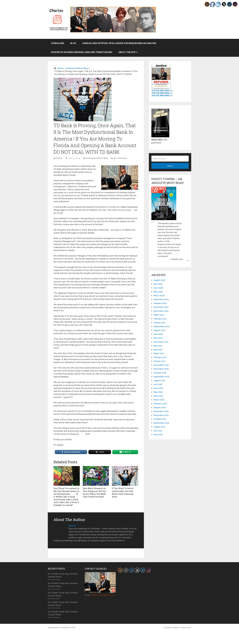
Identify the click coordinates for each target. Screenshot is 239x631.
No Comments (120, 158)
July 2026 (157, 284)
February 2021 (160, 319)
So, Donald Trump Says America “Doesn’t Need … (63, 575)
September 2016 (161, 376)
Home (60, 68)
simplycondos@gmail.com (103, 595)
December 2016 (161, 365)
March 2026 (158, 295)
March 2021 (158, 315)
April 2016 (158, 396)
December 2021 (161, 307)
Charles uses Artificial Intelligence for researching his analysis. (119, 43)
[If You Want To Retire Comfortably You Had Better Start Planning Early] (125, 476)
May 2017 (157, 346)
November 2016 (161, 369)
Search (170, 166)
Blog (73, 43)
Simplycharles (54, 628)
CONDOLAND (57, 43)
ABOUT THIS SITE (127, 52)
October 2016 (159, 373)
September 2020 (161, 326)
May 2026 (158, 292)
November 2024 (161, 299)
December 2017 (161, 342)
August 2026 (159, 280)
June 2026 (158, 288)
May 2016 (158, 392)
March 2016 (158, 400)
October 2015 (159, 419)
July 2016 (157, 384)
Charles (58, 158)
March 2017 (158, 353)
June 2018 (158, 334)
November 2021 (161, 311)
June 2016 (158, 388)
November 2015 (161, 415)
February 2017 (160, 357)
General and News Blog (77, 68)
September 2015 (161, 423)
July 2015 (157, 430)
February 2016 (160, 403)
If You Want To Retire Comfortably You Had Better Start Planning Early (122, 492)
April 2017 (158, 349)
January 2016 (159, 407)
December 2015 (161, 411)
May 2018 (158, 338)
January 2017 (159, 361)
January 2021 (159, 322)
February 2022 (160, 303)
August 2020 (159, 330)
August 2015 (159, 427)
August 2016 (159, 380)
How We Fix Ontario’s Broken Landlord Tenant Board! (81, 52)
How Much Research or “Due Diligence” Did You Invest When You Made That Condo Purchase (94, 492)
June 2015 (158, 434)
